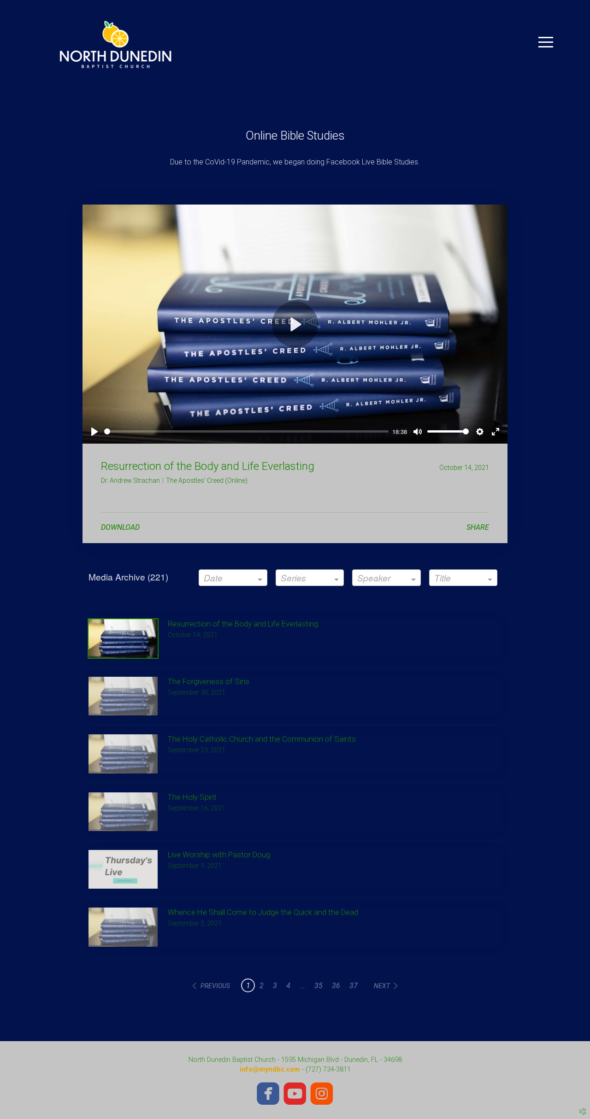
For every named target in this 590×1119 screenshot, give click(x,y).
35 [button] (318, 985)
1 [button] (248, 985)
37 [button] (353, 985)
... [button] (302, 985)
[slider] (246, 431)
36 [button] (336, 985)
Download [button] (120, 527)
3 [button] (275, 985)
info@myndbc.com (270, 1069)
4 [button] (288, 985)
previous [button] (215, 986)
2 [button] (262, 985)
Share (477, 527)
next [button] (382, 986)
